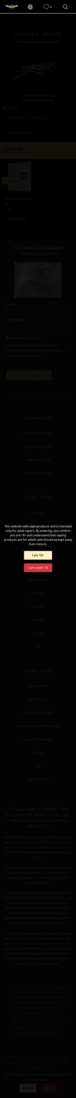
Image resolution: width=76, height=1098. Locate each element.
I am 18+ (38, 555)
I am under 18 (38, 568)
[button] (32, 7)
